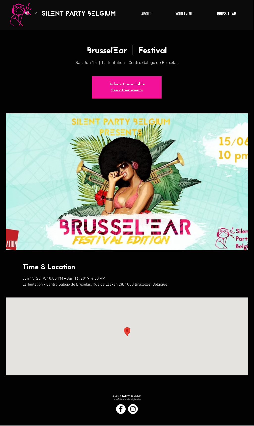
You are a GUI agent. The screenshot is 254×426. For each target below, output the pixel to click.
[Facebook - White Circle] (121, 409)
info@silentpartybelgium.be (127, 399)
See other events (127, 90)
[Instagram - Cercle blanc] (133, 409)
